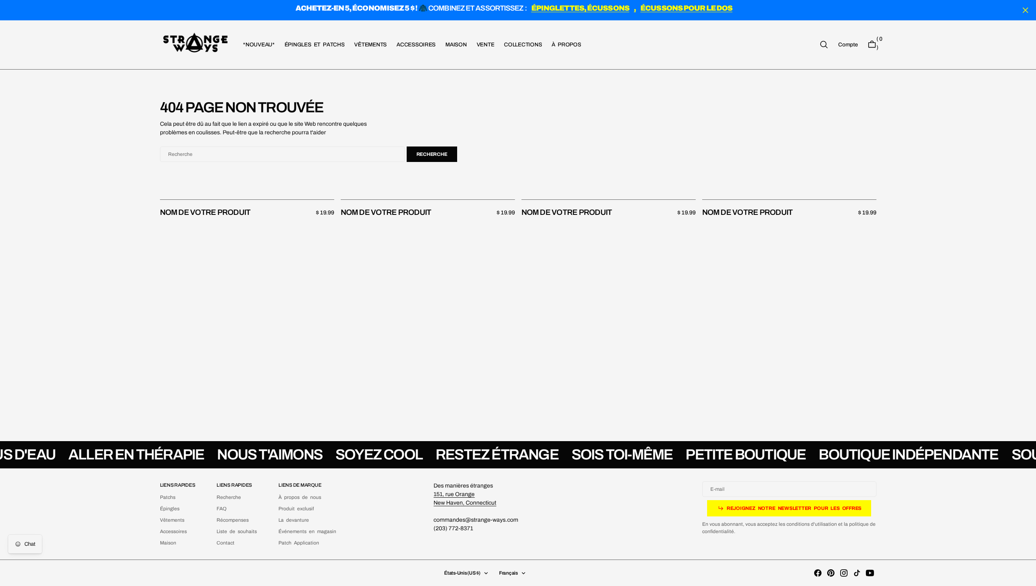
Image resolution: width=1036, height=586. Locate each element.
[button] (847, 44)
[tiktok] (856, 572)
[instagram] (843, 572)
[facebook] (817, 572)
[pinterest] (830, 572)
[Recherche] (823, 44)
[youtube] (869, 572)
